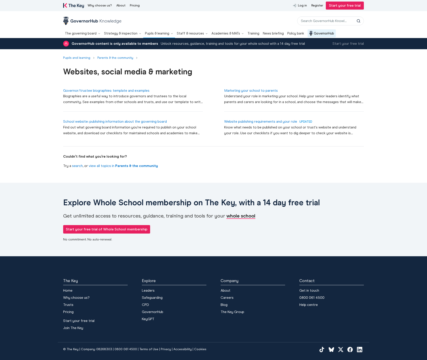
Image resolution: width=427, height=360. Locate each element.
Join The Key (73, 328)
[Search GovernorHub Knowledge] (358, 21)
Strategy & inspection (120, 33)
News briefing (273, 33)
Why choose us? (100, 5)
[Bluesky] (331, 349)
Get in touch (309, 290)
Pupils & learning (157, 33)
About (120, 5)
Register (317, 5)
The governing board (81, 33)
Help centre (308, 305)
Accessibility (182, 349)
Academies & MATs (225, 33)
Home (68, 290)
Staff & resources (190, 33)
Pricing (135, 5)
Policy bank (295, 33)
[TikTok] (321, 349)
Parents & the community (115, 57)
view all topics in (123, 166)
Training (253, 33)
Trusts (68, 305)
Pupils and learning (76, 57)
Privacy (166, 349)
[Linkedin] (359, 349)
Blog (224, 305)
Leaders (148, 290)
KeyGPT (148, 319)
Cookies (200, 349)
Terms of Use (148, 349)
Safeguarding (152, 297)
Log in (302, 5)
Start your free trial (345, 5)
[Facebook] (350, 349)
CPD (145, 305)
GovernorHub (324, 33)
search (77, 166)
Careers (227, 297)
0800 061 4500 (311, 297)
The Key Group (232, 312)
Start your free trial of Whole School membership (106, 229)
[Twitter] (340, 349)
